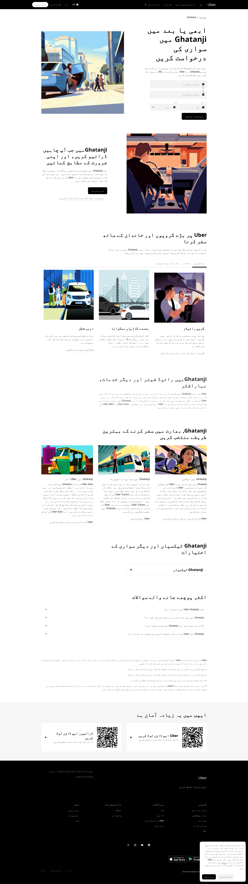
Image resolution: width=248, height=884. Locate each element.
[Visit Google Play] (197, 859)
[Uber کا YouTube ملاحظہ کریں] (142, 845)
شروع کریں (98, 190)
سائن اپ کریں (40, 4)
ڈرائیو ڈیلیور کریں (185, 4)
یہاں (224, 862)
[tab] (151, 263)
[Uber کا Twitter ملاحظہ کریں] (128, 845)
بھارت (203, 17)
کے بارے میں (153, 4)
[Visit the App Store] (177, 859)
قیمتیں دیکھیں (194, 116)
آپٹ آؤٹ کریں (225, 876)
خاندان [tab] (186, 263)
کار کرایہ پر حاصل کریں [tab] (167, 263)
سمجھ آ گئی (209, 876)
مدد (66, 4)
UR (73, 4)
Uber (212, 4)
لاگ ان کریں (56, 4)
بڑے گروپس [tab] (199, 263)
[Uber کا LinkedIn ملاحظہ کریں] (149, 845)
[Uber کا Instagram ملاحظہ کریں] (135, 845)
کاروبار (167, 4)
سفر (201, 4)
